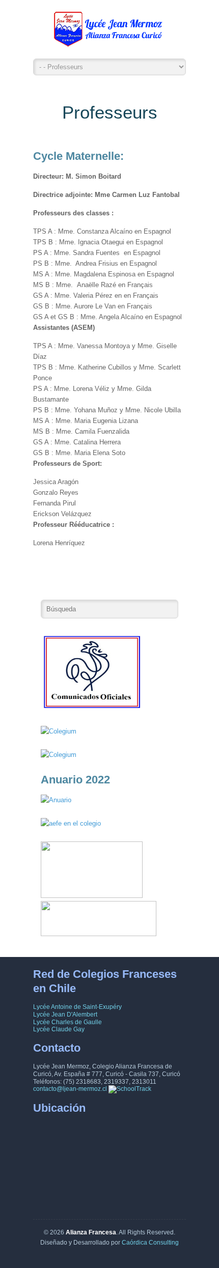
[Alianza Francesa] (109, 32)
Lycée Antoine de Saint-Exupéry (77, 1006)
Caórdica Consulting (150, 1242)
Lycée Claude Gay (59, 1029)
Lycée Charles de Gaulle (67, 1022)
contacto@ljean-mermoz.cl (70, 1088)
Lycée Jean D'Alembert (65, 1014)
